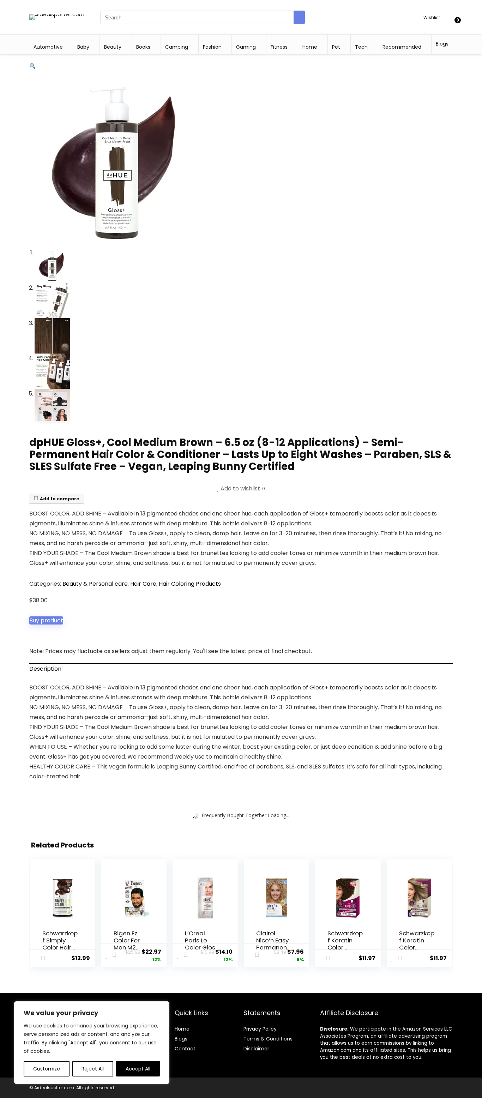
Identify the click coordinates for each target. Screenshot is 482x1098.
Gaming (246, 46)
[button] (32, 66)
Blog (180, 1038)
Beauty (112, 46)
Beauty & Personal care (95, 584)
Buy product (46, 620)
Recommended (401, 46)
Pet (336, 46)
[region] (91, 1042)
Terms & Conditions (268, 1038)
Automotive (48, 46)
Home (309, 46)
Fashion (212, 46)
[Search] (299, 17)
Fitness (279, 46)
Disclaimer (256, 1048)
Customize (46, 1068)
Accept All (138, 1068)
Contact (185, 1048)
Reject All (93, 1068)
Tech (361, 46)
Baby (83, 46)
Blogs (442, 43)
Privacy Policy (260, 1028)
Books (143, 46)
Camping (176, 46)
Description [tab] (45, 669)
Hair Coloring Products (190, 584)
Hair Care (143, 584)
